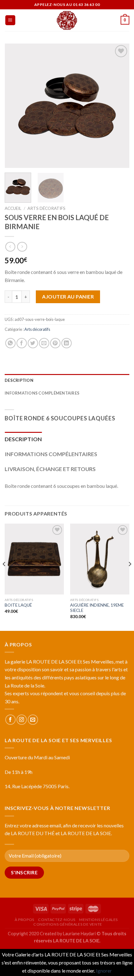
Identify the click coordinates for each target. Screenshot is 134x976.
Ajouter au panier (68, 296)
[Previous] (15, 105)
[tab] (67, 380)
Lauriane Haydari (79, 933)
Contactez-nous (56, 919)
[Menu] (10, 20)
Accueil (13, 208)
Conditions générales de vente (67, 924)
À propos (24, 919)
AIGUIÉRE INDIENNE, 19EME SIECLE (97, 608)
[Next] (119, 105)
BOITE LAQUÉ (18, 605)
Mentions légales (98, 919)
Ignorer (104, 971)
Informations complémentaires (42, 393)
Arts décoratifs (46, 208)
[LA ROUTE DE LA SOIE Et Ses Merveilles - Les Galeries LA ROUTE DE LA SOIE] (67, 20)
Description (19, 380)
